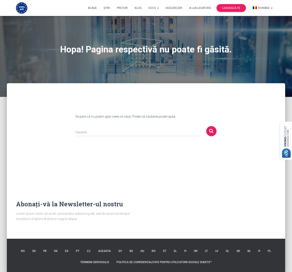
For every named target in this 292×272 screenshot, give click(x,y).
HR (196, 251)
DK (55, 251)
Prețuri (122, 8)
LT (206, 251)
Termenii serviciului (94, 262)
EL (175, 251)
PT (77, 251)
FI (185, 251)
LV (216, 251)
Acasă (92, 8)
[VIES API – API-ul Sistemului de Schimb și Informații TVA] (22, 8)
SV (120, 251)
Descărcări (174, 8)
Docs (152, 8)
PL (269, 251)
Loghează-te (231, 8)
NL (249, 251)
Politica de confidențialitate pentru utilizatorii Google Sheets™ (164, 262)
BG (131, 251)
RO (23, 251)
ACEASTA (104, 251)
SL (227, 251)
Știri (107, 8)
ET (164, 251)
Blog (138, 8)
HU (142, 251)
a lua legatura (200, 8)
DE (34, 251)
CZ (89, 251)
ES (66, 251)
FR (45, 251)
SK (238, 251)
